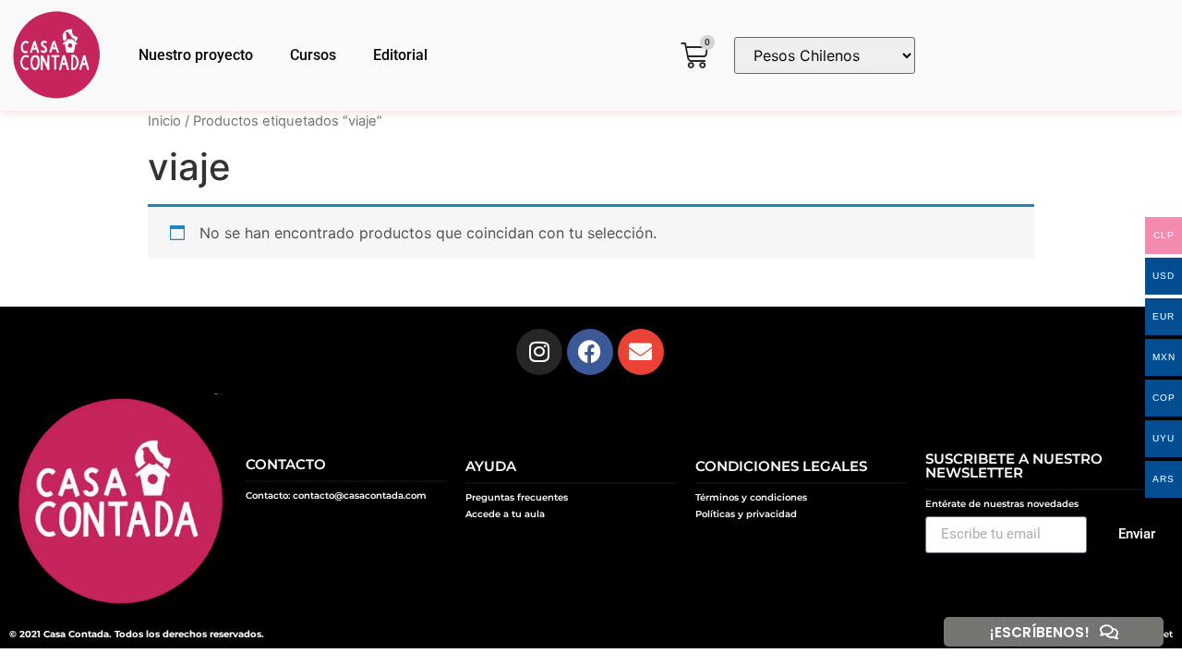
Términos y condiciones (751, 497)
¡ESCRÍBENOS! (1040, 632)
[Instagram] (539, 352)
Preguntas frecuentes (516, 497)
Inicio (164, 121)
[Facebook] (590, 352)
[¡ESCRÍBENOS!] (1109, 631)
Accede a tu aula (505, 514)
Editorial (400, 55)
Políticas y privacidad (746, 514)
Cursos (313, 55)
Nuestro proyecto (196, 55)
